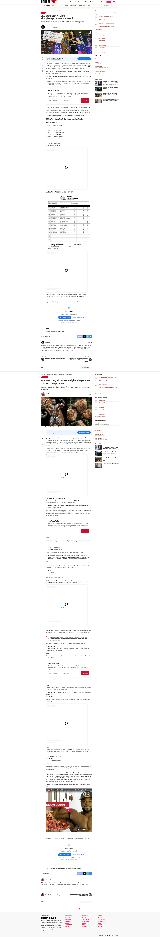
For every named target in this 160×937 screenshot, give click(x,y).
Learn (84, 5)
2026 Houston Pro (102, 19)
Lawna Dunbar (59, 138)
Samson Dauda (102, 38)
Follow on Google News (78, 317)
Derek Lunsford (102, 35)
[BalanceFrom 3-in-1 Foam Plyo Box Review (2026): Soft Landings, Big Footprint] (98, 89)
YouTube (78, 320)
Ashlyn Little (86, 65)
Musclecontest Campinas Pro (53, 110)
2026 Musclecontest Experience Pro (106, 377)
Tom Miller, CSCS (50, 26)
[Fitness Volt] (49, 2)
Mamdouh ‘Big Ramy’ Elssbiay (83, 776)
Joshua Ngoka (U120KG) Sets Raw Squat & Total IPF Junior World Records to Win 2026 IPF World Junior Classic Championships (110, 83)
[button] (108, 2)
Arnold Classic (61, 440)
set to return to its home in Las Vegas (67, 772)
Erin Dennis (57, 145)
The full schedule (98, 29)
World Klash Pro (62, 331)
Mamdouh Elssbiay (102, 45)
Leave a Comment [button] (86, 367)
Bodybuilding (44, 377)
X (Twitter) (73, 320)
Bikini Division (53, 331)
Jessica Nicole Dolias (59, 132)
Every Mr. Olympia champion (100, 52)
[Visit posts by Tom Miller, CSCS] (42, 342)
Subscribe (85, 100)
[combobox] (109, 5)
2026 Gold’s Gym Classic (104, 16)
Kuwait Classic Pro (79, 109)
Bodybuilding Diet (59, 868)
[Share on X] (42, 65)
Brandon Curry (101, 50)
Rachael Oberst (57, 134)
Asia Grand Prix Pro (64, 110)
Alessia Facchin (85, 71)
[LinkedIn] (91, 342)
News (89, 5)
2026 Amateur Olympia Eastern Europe (106, 23)
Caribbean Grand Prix (81, 110)
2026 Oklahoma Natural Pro (104, 26)
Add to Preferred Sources (84, 58)
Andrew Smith (49, 928)
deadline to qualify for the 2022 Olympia (71, 112)
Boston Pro (67, 109)
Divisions (80, 5)
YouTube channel (68, 784)
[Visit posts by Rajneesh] (42, 879)
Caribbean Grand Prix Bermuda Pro (60, 76)
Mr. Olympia (53, 440)
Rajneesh (48, 393)
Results (43, 12)
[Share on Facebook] (42, 62)
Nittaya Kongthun (58, 136)
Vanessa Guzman (59, 141)
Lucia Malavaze (55, 73)
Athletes (66, 5)
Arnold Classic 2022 (53, 109)
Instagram (69, 320)
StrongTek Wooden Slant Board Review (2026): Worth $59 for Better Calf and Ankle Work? (110, 95)
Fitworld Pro (87, 109)
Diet (76, 868)
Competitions (73, 5)
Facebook (65, 320)
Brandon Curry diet (71, 868)
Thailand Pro (73, 110)
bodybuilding (53, 868)
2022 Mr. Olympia (76, 296)
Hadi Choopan (101, 407)
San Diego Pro (49, 112)
